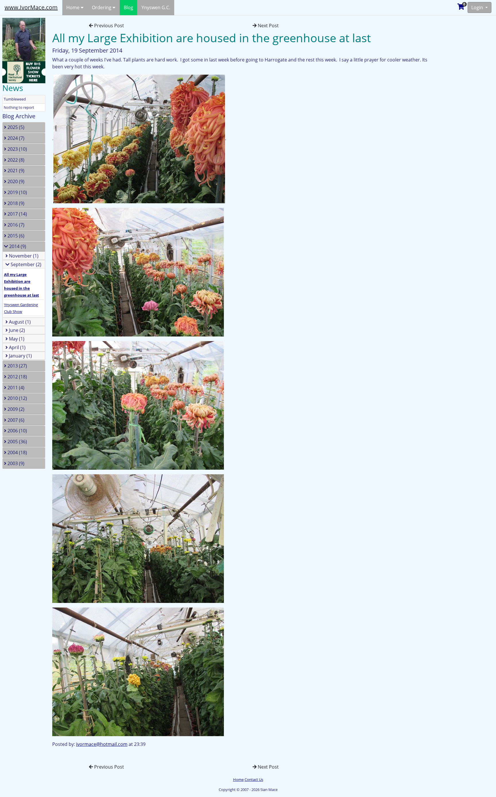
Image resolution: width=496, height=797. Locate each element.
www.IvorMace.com (31, 7)
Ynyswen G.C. (156, 7)
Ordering (102, 7)
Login (477, 7)
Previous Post (108, 25)
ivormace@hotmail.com (101, 744)
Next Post (268, 25)
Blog (128, 7)
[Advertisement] (469, 102)
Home (73, 7)
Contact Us (254, 779)
